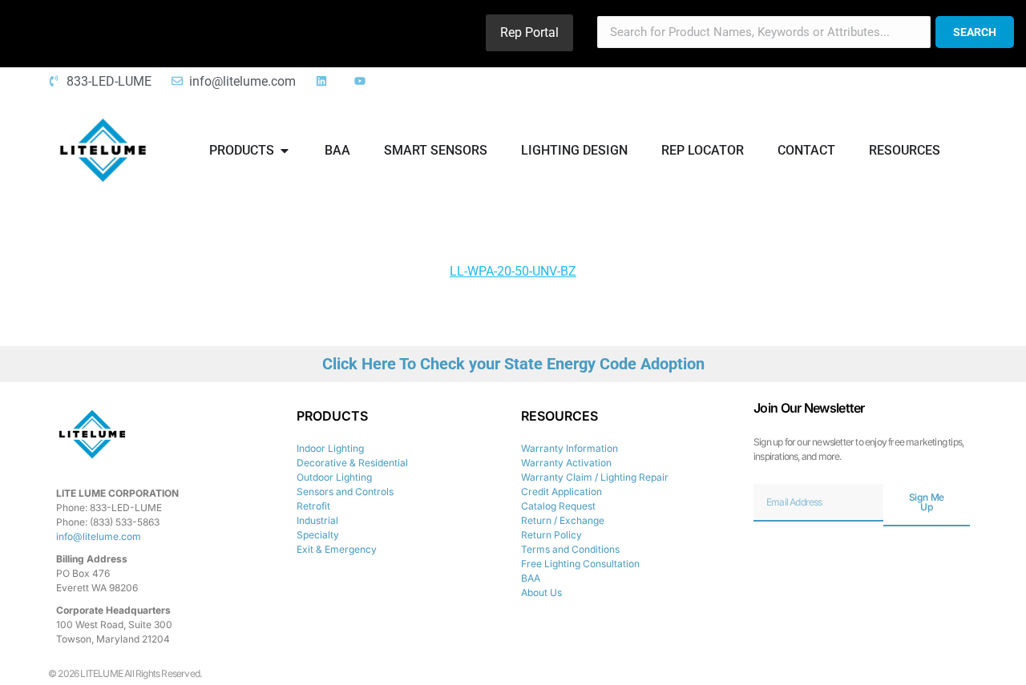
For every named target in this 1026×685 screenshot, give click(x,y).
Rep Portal (529, 32)
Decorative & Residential (352, 463)
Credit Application (561, 492)
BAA (530, 578)
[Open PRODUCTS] (284, 150)
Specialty (318, 535)
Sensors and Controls (345, 492)
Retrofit (313, 506)
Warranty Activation (566, 463)
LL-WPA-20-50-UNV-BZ (513, 271)
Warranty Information (569, 448)
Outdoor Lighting (334, 477)
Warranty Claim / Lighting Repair (595, 477)
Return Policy (551, 535)
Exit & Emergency (337, 549)
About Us (541, 592)
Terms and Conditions (570, 549)
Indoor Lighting (330, 448)
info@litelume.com (98, 536)
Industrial (317, 520)
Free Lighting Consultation (580, 564)
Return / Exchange (562, 520)
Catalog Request (558, 506)
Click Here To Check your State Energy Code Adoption (513, 363)
